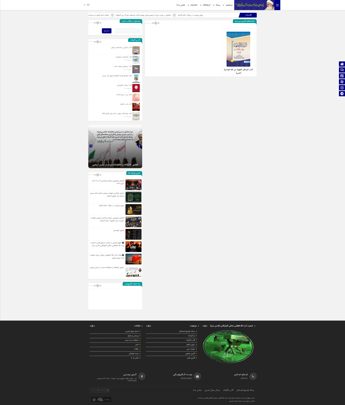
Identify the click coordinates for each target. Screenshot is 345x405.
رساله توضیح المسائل (187, 331)
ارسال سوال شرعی (132, 331)
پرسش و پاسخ (133, 335)
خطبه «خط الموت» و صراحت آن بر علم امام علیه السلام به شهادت (109, 15)
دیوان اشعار (190, 344)
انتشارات (193, 5)
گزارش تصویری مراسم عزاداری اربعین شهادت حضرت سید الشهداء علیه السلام (107, 219)
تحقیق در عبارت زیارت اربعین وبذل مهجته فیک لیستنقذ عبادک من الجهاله (168, 15)
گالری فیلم (191, 358)
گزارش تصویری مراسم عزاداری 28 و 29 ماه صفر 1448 (108, 182)
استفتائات (206, 5)
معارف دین (191, 349)
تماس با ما (181, 5)
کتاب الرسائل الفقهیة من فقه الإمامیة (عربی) (238, 71)
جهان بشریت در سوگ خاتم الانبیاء (215, 15)
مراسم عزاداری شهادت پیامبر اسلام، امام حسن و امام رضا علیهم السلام (107, 194)
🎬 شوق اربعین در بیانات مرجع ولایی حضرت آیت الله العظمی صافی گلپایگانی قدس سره (107, 244)
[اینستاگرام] (342, 88)
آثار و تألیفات (190, 340)
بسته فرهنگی (134, 353)
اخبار (137, 344)
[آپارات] (342, 82)
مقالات (136, 349)
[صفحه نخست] (342, 64)
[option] (115, 146)
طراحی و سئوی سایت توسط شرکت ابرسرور (242, 401)
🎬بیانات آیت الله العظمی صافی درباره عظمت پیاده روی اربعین (107, 256)
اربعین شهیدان (118, 230)
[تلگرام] (342, 94)
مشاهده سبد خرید (132, 340)
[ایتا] (342, 76)
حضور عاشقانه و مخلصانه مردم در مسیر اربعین (115, 165)
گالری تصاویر (190, 353)
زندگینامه (191, 335)
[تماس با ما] (342, 70)
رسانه (218, 5)
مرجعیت (228, 5)
